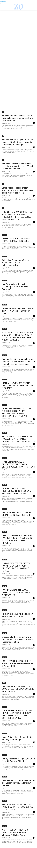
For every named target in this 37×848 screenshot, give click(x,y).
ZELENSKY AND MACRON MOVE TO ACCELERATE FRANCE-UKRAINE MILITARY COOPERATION (18, 439)
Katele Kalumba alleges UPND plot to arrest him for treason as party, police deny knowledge (18, 142)
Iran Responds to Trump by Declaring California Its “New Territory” (15, 286)
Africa (4, 682)
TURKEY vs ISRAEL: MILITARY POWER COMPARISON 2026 (16, 239)
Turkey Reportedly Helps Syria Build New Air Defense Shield (18, 760)
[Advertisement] (18, 29)
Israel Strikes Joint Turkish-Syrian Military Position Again (17, 738)
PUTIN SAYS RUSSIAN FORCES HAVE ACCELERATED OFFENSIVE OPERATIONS (17, 663)
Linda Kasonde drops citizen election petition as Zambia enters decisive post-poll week (17, 190)
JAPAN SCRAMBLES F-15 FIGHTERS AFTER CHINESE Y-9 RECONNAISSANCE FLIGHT (16, 491)
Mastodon (3, 1)
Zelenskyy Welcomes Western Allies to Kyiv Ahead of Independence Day (16, 262)
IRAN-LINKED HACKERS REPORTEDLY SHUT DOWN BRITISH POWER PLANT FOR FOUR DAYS (18, 466)
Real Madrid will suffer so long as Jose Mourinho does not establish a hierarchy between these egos (18, 361)
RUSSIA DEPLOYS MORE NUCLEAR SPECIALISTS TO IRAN (18, 615)
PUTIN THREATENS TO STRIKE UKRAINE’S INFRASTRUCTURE (16, 513)
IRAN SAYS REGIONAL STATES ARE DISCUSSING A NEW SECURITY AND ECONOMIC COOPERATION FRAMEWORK (16, 412)
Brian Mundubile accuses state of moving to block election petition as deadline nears (18, 118)
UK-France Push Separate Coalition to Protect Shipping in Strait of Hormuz (18, 311)
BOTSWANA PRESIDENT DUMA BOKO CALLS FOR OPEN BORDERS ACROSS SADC (18, 689)
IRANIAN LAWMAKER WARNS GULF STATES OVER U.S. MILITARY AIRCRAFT (18, 385)
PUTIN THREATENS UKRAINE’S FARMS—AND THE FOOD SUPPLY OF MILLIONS (17, 807)
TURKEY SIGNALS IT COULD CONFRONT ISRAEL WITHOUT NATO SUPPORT (16, 592)
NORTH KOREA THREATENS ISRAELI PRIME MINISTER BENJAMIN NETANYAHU (15, 832)
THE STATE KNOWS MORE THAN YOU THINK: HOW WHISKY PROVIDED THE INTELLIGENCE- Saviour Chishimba (17, 216)
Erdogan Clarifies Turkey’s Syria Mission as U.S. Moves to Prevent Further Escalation (17, 639)
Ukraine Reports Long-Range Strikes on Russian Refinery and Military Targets (18, 783)
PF (3, 111)
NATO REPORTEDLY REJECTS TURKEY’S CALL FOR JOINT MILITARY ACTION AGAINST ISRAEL (16, 567)
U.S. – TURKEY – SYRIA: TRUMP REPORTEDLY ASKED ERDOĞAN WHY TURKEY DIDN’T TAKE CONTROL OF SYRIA (17, 714)
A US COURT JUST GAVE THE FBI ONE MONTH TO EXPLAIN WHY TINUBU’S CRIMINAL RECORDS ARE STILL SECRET (17, 336)
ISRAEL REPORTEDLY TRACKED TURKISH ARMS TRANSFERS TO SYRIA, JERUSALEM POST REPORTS (17, 539)
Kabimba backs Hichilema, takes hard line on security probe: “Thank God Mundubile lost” (17, 166)
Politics (4, 234)
